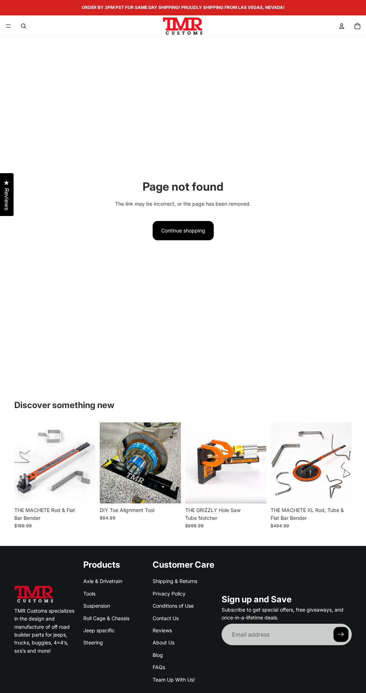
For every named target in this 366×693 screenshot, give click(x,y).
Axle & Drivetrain (102, 581)
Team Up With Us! (174, 679)
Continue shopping (183, 230)
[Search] (23, 26)
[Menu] (8, 26)
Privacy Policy (169, 593)
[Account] (342, 26)
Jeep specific (99, 630)
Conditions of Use (173, 606)
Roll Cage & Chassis (106, 618)
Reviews (162, 630)
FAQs (159, 667)
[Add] (84, 492)
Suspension (96, 606)
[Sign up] (340, 634)
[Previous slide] (22, 463)
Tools (89, 593)
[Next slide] (87, 463)
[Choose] (169, 492)
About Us (163, 642)
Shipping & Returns (175, 581)
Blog (158, 655)
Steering (93, 642)
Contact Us (166, 618)
